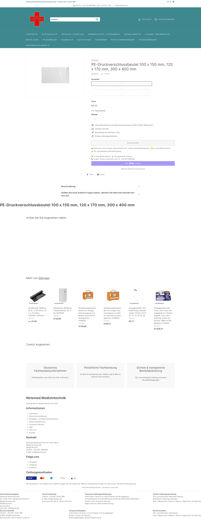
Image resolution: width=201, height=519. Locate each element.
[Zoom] (55, 75)
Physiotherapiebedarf (123, 40)
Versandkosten (100, 110)
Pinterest (33, 468)
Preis (93, 101)
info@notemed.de (121, 5)
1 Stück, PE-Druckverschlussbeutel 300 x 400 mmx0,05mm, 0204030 (122, 95)
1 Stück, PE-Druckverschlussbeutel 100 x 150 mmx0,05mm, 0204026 (121, 84)
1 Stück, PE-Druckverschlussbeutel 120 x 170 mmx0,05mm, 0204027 (121, 90)
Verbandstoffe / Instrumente (104, 34)
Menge (94, 114)
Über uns (32, 430)
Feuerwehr (101, 40)
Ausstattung (84, 40)
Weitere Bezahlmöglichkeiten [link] (133, 169)
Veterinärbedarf (148, 40)
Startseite (32, 34)
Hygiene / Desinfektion (157, 34)
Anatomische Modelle (38, 45)
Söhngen (95, 74)
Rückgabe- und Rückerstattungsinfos (43, 419)
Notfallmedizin (132, 34)
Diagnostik (67, 40)
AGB (31, 427)
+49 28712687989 (89, 5)
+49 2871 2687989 (40, 450)
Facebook (33, 462)
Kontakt (32, 433)
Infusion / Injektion (73, 34)
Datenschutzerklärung (38, 416)
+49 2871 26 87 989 (57, 497)
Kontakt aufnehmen (107, 159)
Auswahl (95, 79)
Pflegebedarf (50, 40)
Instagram (33, 465)
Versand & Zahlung (36, 424)
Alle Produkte (49, 34)
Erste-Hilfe (32, 40)
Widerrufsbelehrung (37, 422)
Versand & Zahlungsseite (126, 484)
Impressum (33, 413)
